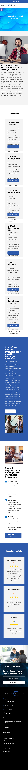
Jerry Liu (14, 617)
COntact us (14, 682)
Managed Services (8, 736)
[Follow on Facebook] (4, 713)
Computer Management (9, 740)
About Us (6, 725)
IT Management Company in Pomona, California (12, 722)
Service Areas (6, 751)
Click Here (10, 411)
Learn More (13, 147)
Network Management (9, 738)
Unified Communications (9, 743)
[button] (1, 9)
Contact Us (6, 727)
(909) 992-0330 (14, 678)
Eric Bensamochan (14, 560)
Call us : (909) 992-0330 (14, 1)
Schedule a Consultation (11, 535)
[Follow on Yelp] (9, 713)
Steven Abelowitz (14, 590)
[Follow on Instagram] (7, 713)
